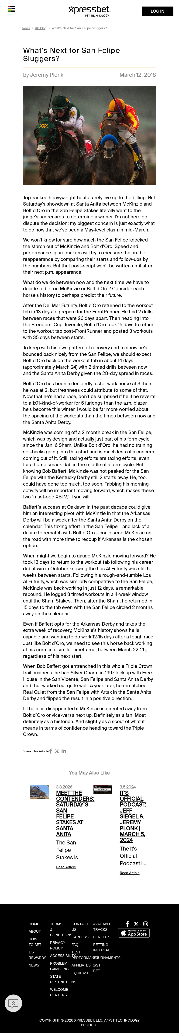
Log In (157, 11)
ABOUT (35, 931)
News (26, 28)
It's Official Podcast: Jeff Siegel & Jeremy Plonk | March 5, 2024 (133, 816)
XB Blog (41, 28)
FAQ (75, 945)
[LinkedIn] (64, 751)
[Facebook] (50, 751)
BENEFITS (101, 937)
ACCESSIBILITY (63, 956)
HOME (34, 924)
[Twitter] (56, 751)
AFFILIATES (81, 965)
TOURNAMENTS (106, 958)
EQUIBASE (81, 973)
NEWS (34, 965)
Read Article (66, 867)
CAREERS (80, 937)
